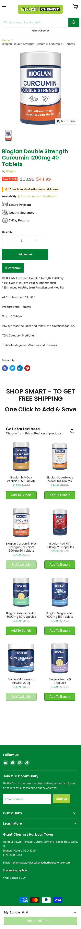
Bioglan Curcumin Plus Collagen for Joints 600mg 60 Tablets (21, 547)
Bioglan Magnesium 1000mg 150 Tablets (59, 614)
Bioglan (11, 171)
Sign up (61, 799)
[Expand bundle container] (74, 912)
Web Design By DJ (14, 878)
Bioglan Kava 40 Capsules (60, 681)
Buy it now (13, 268)
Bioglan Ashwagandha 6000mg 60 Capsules (21, 614)
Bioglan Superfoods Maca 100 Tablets (60, 479)
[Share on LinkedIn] (20, 368)
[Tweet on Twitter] (12, 368)
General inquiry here (15, 870)
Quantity (7, 232)
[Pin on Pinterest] (27, 368)
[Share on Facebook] (5, 368)
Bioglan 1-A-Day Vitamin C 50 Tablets (21, 479)
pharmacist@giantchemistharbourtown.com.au (41, 862)
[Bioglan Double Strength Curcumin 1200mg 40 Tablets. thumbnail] (8, 135)
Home (6, 40)
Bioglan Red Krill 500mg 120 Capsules (60, 545)
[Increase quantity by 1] (36, 241)
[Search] (73, 22)
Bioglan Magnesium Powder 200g (21, 681)
